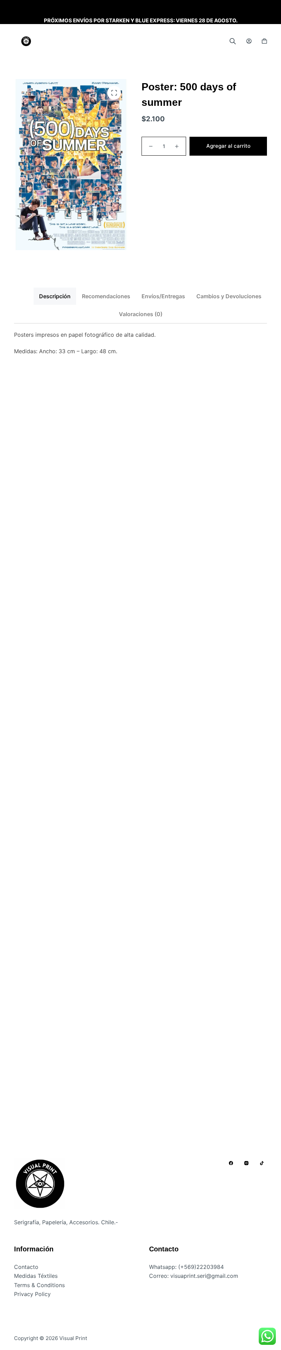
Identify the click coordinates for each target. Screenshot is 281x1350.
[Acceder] (249, 41)
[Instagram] (246, 1163)
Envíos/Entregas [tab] (163, 296)
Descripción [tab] (55, 296)
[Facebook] (231, 1163)
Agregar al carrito (228, 146)
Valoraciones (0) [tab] (140, 314)
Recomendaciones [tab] (106, 296)
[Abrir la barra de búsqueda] (232, 41)
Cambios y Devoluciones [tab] (228, 296)
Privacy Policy (32, 1294)
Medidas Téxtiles (36, 1275)
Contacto (26, 1266)
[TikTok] (262, 1163)
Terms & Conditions (39, 1285)
